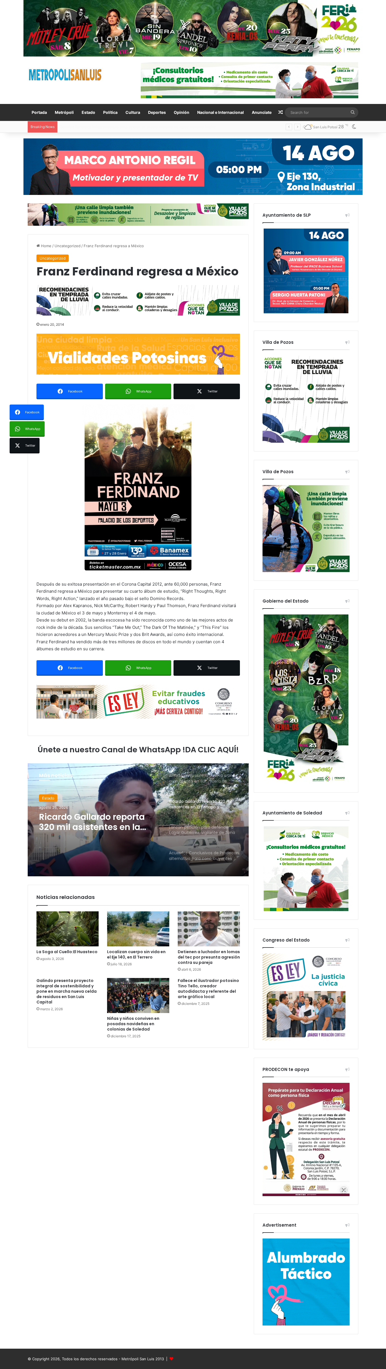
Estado (88, 112)
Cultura (132, 112)
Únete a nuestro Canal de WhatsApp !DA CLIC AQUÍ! (138, 749)
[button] (138, 488)
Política (110, 112)
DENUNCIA (51, 798)
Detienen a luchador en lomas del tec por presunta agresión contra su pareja (209, 957)
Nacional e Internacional (220, 112)
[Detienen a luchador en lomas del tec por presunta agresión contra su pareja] (209, 928)
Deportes (157, 112)
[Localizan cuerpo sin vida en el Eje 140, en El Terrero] (138, 928)
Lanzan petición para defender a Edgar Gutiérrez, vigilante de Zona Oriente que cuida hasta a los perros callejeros (97, 822)
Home (45, 246)
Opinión (181, 112)
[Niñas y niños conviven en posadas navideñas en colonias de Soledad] (138, 995)
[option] (138, 819)
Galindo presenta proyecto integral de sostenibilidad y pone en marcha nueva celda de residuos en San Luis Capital (66, 991)
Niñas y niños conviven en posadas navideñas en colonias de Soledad (133, 1024)
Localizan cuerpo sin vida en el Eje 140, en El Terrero (136, 954)
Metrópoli (64, 112)
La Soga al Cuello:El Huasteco (66, 952)
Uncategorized (68, 246)
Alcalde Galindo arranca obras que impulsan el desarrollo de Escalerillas (123, 127)
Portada (39, 112)
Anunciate (262, 112)
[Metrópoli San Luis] (65, 75)
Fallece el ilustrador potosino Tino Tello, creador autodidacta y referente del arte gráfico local (208, 988)
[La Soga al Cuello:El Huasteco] (67, 928)
